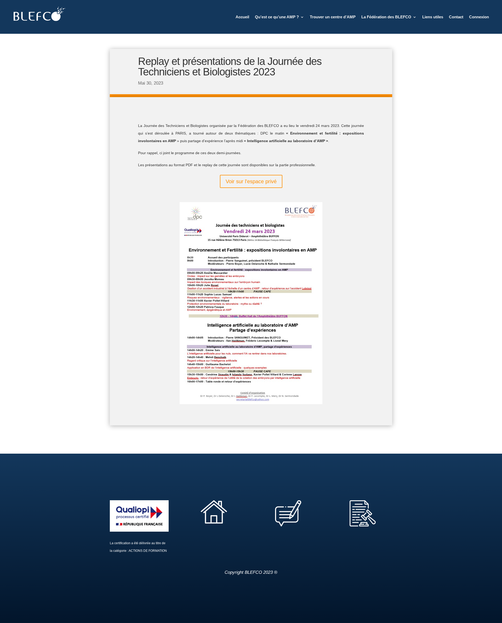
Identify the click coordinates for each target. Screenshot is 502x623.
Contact (456, 17)
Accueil (242, 17)
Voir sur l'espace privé (251, 181)
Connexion (479, 17)
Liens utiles (432, 17)
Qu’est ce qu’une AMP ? (277, 17)
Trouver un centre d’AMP (333, 17)
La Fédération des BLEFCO (386, 17)
